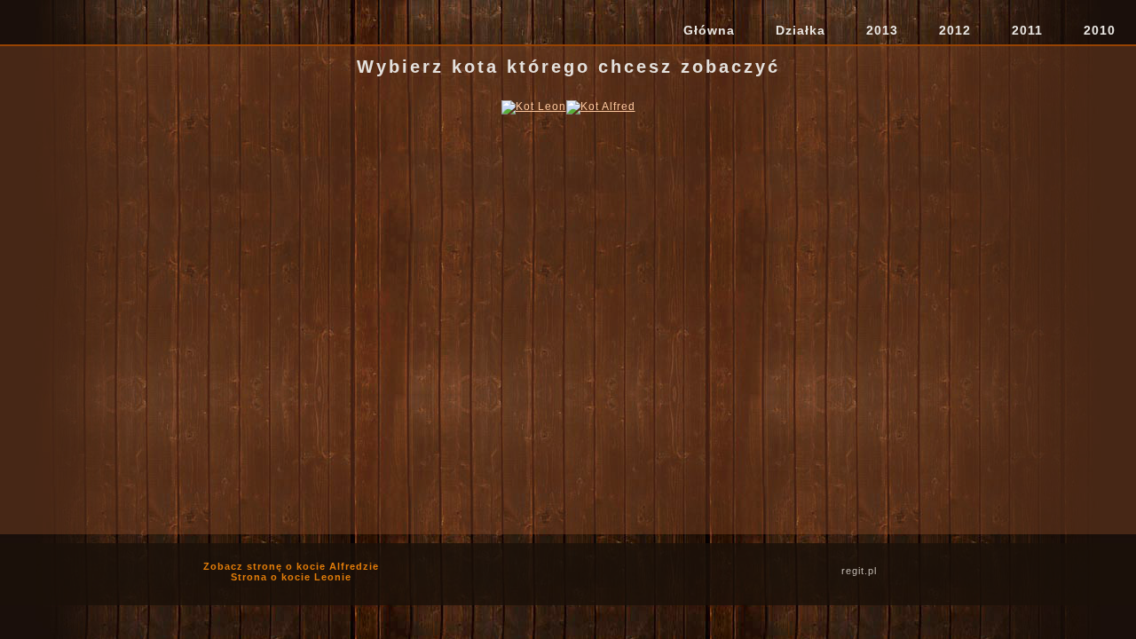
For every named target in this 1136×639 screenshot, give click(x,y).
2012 (955, 30)
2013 (882, 30)
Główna (709, 30)
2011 (1027, 30)
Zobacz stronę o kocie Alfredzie (291, 566)
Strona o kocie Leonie (291, 577)
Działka (800, 30)
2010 (1100, 30)
